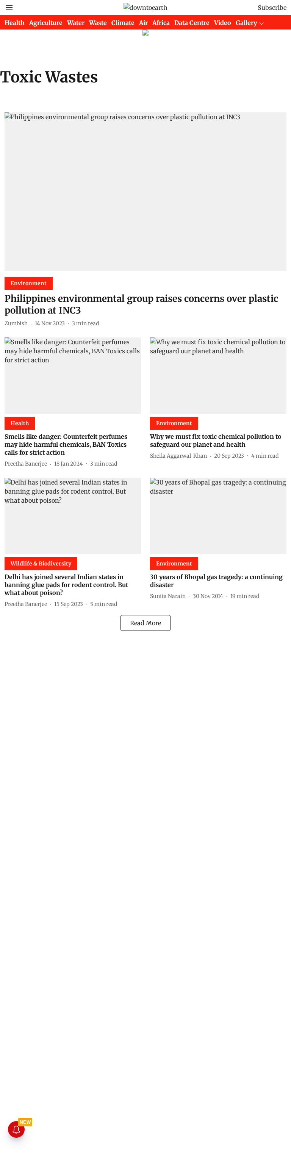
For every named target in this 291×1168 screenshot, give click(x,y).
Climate (123, 22)
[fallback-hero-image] (145, 191)
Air (143, 22)
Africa (161, 22)
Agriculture (46, 22)
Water (75, 22)
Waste (98, 22)
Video (222, 22)
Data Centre (192, 22)
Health (15, 22)
